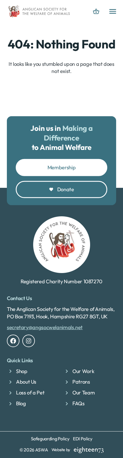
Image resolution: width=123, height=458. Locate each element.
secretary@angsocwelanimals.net (45, 327)
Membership (61, 167)
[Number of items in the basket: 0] (96, 11)
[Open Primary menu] (112, 11)
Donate (65, 189)
